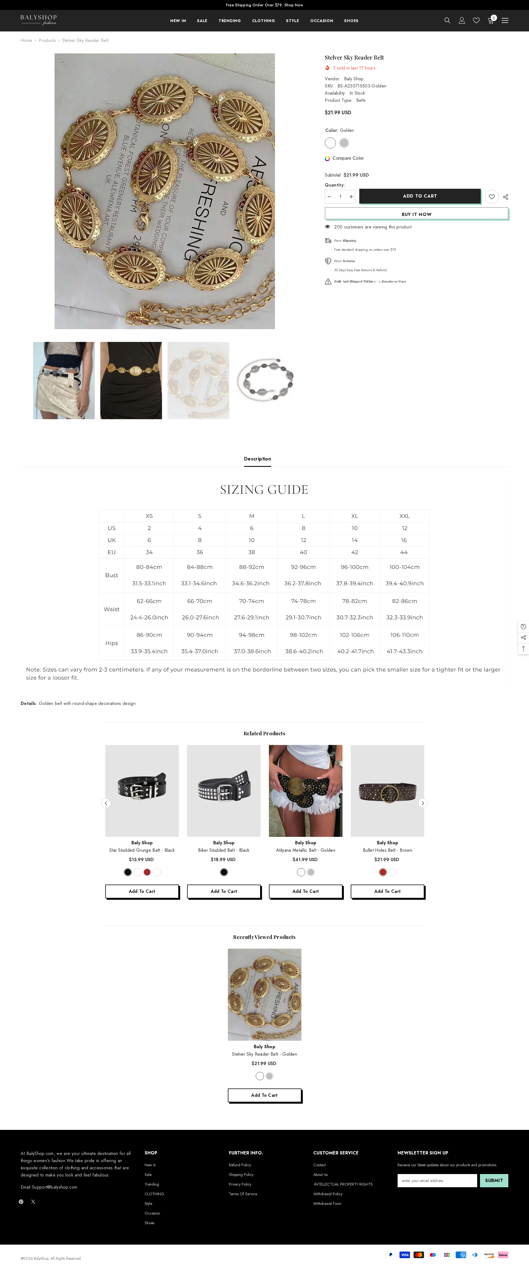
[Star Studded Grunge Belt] (142, 791)
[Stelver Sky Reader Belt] (264, 995)
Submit (494, 1180)
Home (26, 40)
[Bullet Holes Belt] (387, 791)
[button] (106, 803)
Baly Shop (354, 79)
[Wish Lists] (476, 20)
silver (311, 872)
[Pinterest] (21, 1202)
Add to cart (420, 196)
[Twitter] (33, 1202)
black (128, 872)
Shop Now (293, 5)
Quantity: (335, 185)
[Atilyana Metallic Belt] (305, 791)
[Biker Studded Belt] (224, 791)
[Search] (447, 20)
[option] (165, 191)
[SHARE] (503, 197)
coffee (157, 872)
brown (147, 872)
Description (257, 458)
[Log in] (462, 20)
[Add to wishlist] (492, 197)
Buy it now (417, 214)
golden (301, 872)
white (137, 872)
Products (47, 40)
